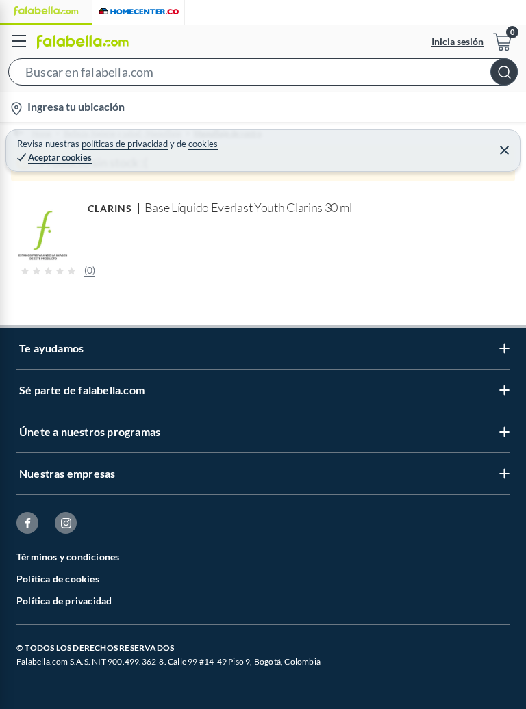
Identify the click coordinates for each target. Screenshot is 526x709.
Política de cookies (57, 578)
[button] (263, 74)
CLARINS (110, 208)
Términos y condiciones (67, 557)
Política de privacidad (64, 600)
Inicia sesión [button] (457, 41)
